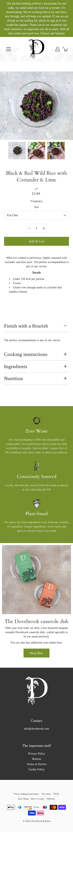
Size (36, 207)
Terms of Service (36, 764)
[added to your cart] (65, 49)
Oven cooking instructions (26, 793)
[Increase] (44, 228)
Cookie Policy (36, 769)
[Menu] (8, 49)
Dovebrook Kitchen (40, 821)
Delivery (51, 798)
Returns (36, 758)
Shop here (36, 653)
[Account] (57, 49)
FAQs (56, 793)
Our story (46, 793)
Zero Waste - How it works (31, 798)
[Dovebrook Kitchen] (36, 49)
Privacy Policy (36, 753)
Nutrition (13, 378)
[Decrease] (29, 228)
